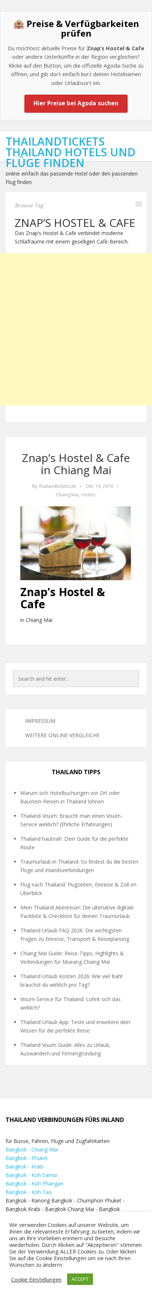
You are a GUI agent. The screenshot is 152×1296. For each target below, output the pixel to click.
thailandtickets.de (57, 486)
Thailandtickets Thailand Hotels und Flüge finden (70, 152)
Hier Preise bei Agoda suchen (76, 103)
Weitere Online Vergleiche (62, 735)
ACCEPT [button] (80, 1279)
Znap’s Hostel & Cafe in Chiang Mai (76, 463)
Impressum (40, 720)
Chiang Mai (67, 494)
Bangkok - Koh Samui (31, 1174)
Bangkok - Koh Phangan (34, 1183)
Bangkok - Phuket (27, 1157)
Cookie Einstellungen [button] (36, 1279)
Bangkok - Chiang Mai (32, 1149)
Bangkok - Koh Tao (29, 1191)
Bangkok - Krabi (25, 1166)
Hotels (88, 494)
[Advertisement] (76, 329)
